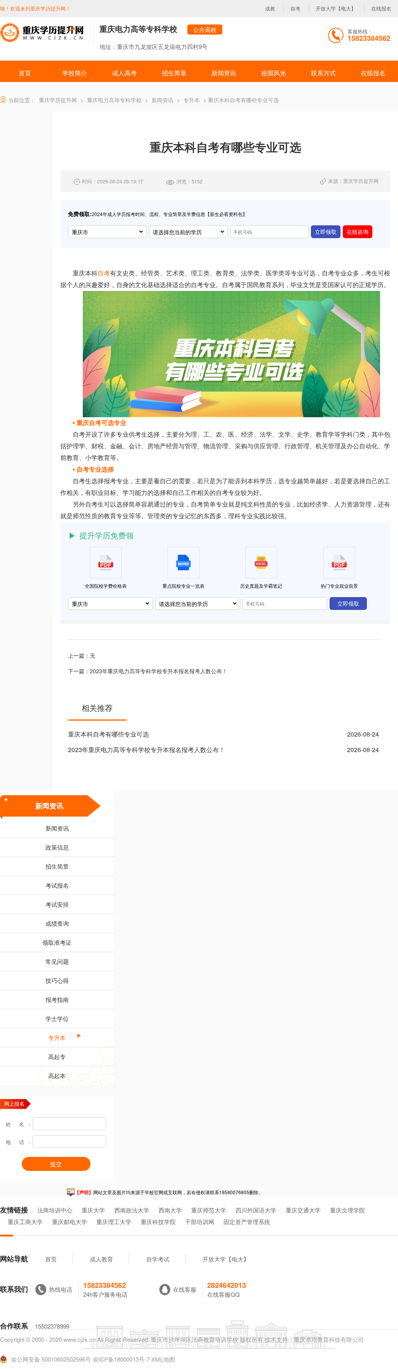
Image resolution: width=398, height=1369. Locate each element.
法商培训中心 (54, 1210)
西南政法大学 (131, 1210)
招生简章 (57, 866)
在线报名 (381, 8)
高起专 (57, 1056)
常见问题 (57, 961)
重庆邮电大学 (69, 1221)
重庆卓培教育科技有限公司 (329, 1339)
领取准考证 (57, 942)
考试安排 (57, 904)
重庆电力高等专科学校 (138, 28)
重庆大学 (93, 1210)
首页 (51, 1259)
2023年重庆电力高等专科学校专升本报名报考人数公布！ (158, 671)
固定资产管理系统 (246, 1221)
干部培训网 (199, 1221)
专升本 (57, 1037)
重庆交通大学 (303, 1210)
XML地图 (163, 1359)
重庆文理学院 (347, 1210)
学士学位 (57, 1018)
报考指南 (57, 999)
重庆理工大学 (113, 1221)
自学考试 (157, 1259)
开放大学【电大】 (336, 8)
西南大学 (170, 1210)
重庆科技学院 (158, 1221)
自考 (295, 8)
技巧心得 (57, 980)
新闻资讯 (49, 806)
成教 (270, 8)
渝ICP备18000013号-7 (121, 1359)
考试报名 (57, 885)
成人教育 (101, 1259)
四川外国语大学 (256, 1210)
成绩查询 (57, 923)
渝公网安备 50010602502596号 (51, 1359)
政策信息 (57, 847)
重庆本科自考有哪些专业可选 (108, 734)
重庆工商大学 (25, 1221)
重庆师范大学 (208, 1210)
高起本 (57, 1075)
